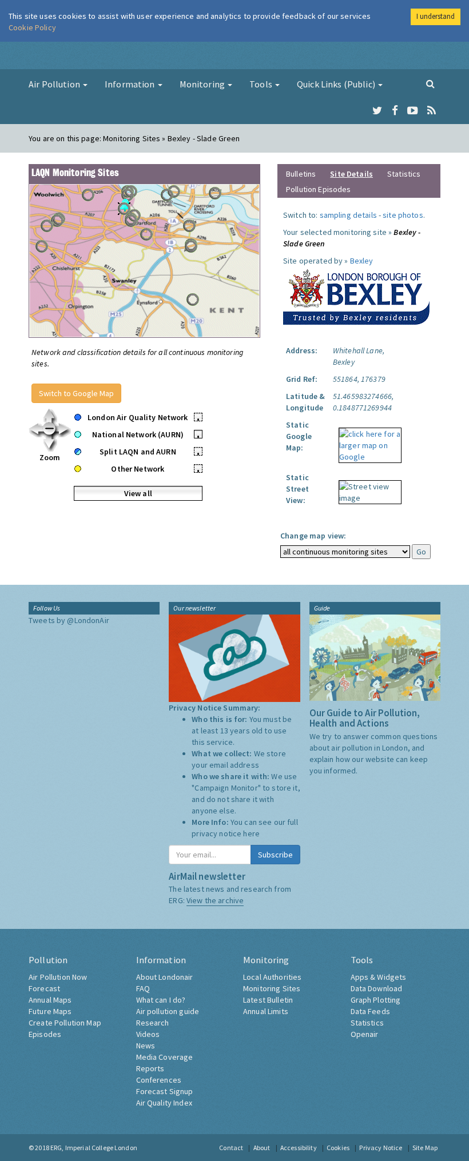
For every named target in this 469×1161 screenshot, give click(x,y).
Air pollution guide (168, 1011)
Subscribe (275, 854)
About (262, 1147)
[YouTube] (413, 110)
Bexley (361, 261)
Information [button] (131, 84)
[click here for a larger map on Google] (367, 441)
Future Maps (50, 1011)
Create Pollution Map (65, 1023)
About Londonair (164, 977)
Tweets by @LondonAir (69, 620)
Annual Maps (50, 1000)
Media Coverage (164, 1057)
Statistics (403, 174)
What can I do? (161, 1000)
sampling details (348, 215)
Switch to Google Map (76, 393)
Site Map (425, 1147)
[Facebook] (395, 110)
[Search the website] (430, 83)
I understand (435, 16)
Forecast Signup (164, 1091)
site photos (403, 215)
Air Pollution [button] (55, 84)
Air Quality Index (164, 1103)
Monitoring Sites (271, 988)
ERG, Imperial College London (93, 1147)
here (251, 833)
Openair (365, 1034)
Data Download (377, 988)
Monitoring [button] (203, 84)
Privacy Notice (380, 1147)
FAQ (143, 988)
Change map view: (313, 535)
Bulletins (301, 174)
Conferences (159, 1080)
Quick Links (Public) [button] (337, 84)
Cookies (338, 1147)
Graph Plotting (376, 1000)
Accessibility (298, 1147)
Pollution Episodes (318, 189)
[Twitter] (377, 110)
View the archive (215, 900)
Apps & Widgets (379, 977)
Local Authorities (272, 977)
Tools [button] (261, 84)
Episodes (45, 1034)
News (146, 1045)
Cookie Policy (32, 27)
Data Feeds (370, 1011)
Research (152, 1023)
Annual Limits (265, 1011)
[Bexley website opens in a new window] (356, 294)
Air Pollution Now (58, 977)
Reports (150, 1068)
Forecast (44, 988)
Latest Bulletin (268, 1000)
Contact (231, 1147)
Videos (148, 1034)
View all (138, 493)
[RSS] (431, 110)
